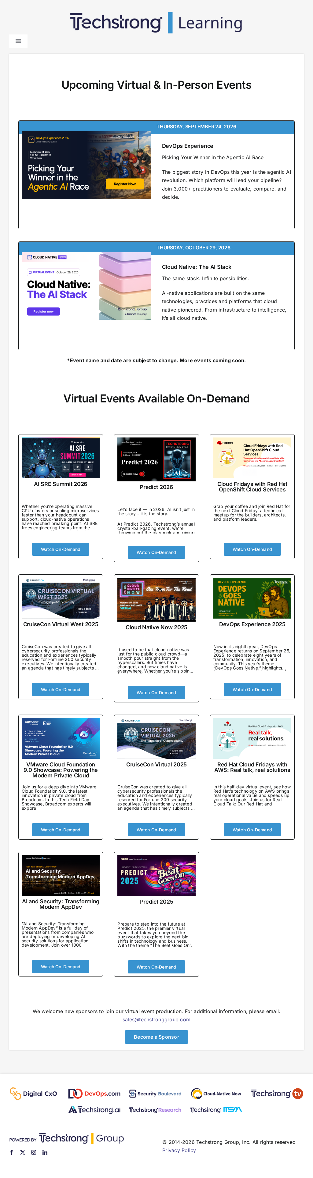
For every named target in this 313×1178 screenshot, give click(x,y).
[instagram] (33, 1152)
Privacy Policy (179, 1150)
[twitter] (22, 1152)
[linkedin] (44, 1152)
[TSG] (66, 1136)
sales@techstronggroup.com (156, 1019)
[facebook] (11, 1152)
